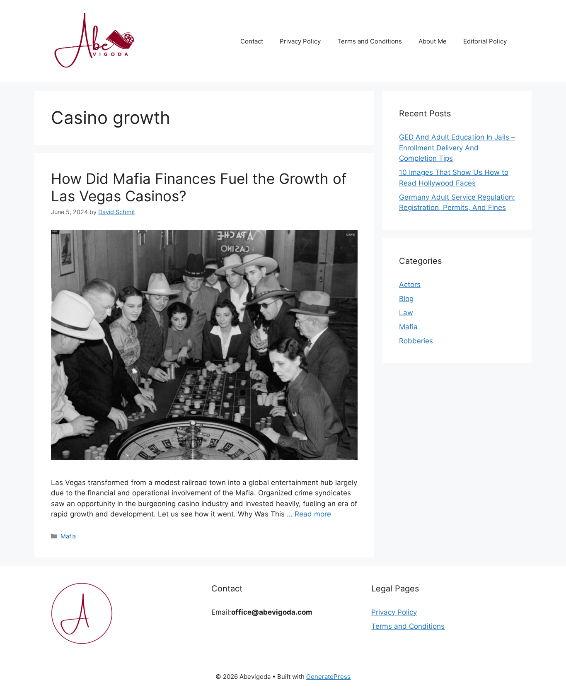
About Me (432, 41)
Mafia (68, 536)
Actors (410, 284)
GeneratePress (328, 676)
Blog (406, 298)
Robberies (416, 341)
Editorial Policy (485, 41)
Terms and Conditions (369, 41)
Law (406, 313)
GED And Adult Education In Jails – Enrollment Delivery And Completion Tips (457, 147)
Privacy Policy (300, 41)
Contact (251, 41)
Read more (313, 514)
